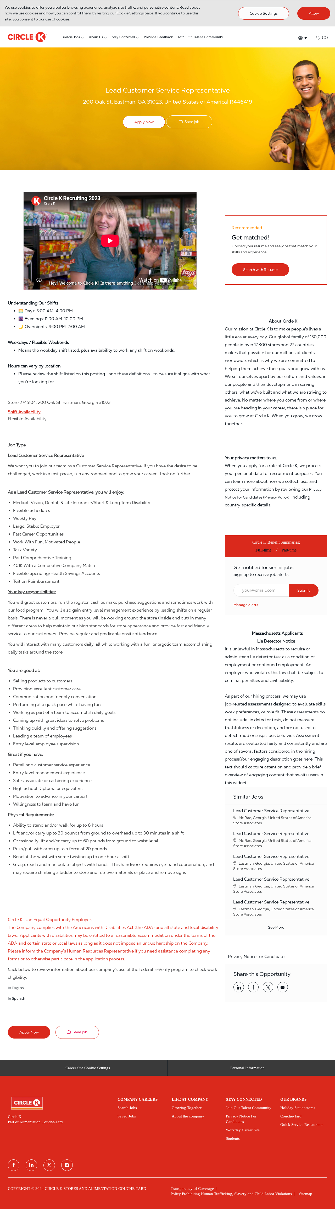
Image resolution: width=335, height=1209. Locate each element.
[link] (245, 605)
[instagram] (67, 1165)
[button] (302, 37)
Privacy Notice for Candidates (257, 956)
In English (16, 988)
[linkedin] (31, 1165)
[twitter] (49, 1165)
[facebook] (13, 1165)
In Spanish (16, 998)
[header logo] (27, 37)
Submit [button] (303, 590)
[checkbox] (189, 121)
